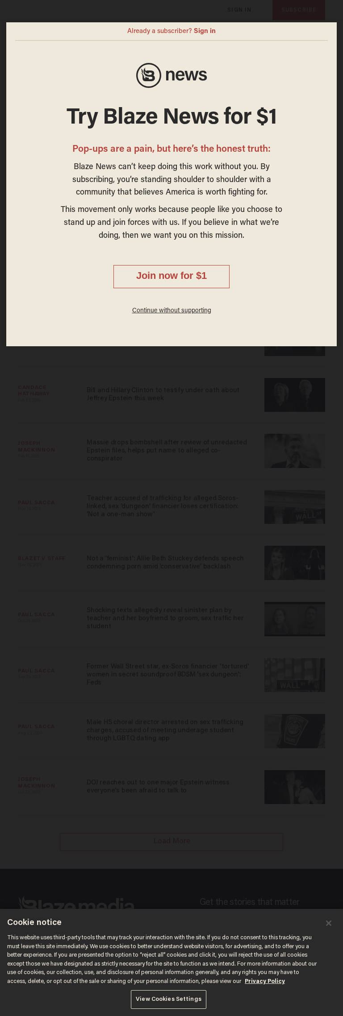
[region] (171, 962)
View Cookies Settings (168, 999)
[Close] (329, 923)
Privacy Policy (265, 981)
